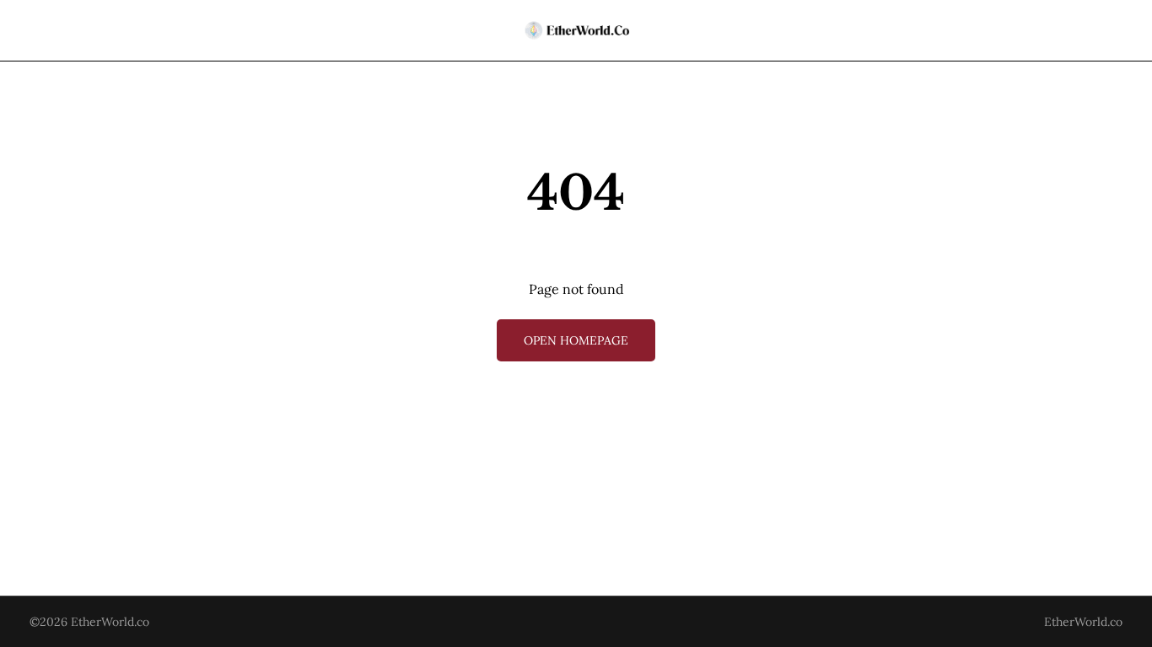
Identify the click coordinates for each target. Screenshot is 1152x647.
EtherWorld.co (110, 621)
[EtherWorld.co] (576, 30)
